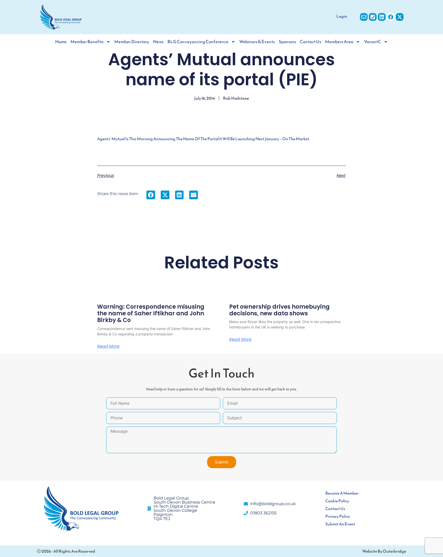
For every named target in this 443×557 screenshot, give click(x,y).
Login (341, 16)
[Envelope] (364, 17)
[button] (150, 195)
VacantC (372, 42)
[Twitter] (400, 17)
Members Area (339, 42)
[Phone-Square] (373, 17)
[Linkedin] (382, 17)
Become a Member (342, 493)
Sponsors (287, 42)
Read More (108, 346)
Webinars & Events (257, 42)
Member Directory (131, 42)
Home (61, 42)
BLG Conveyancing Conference (197, 42)
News (158, 42)
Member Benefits (87, 42)
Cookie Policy (337, 501)
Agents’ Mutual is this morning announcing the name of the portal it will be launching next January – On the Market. (203, 139)
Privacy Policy (337, 516)
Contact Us (310, 42)
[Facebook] (391, 17)
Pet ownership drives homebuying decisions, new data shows (279, 310)
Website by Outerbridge (384, 551)
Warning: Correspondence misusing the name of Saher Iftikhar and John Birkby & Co (150, 313)
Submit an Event (340, 524)
